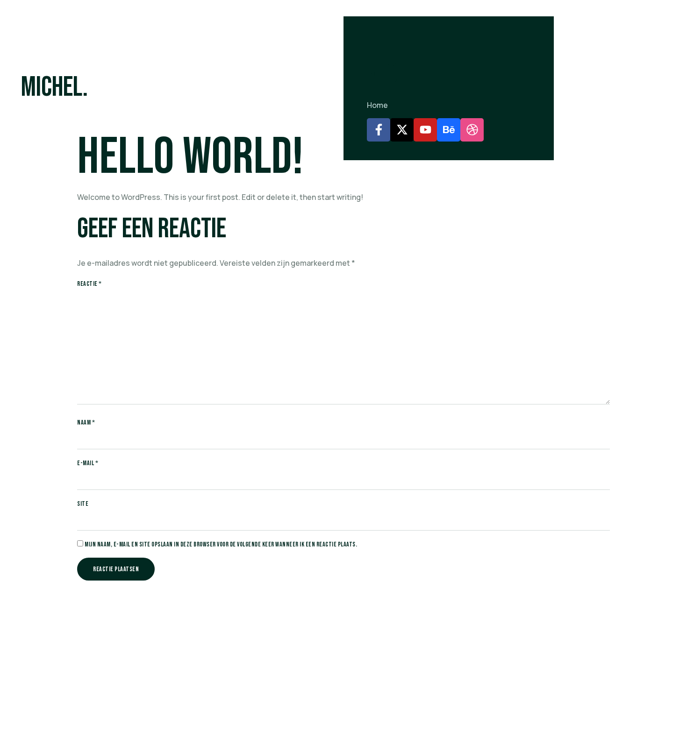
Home (377, 105)
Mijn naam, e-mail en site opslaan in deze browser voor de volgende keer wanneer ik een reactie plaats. (221, 544)
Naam (86, 422)
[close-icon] (347, 25)
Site (82, 504)
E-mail (87, 463)
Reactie (89, 284)
